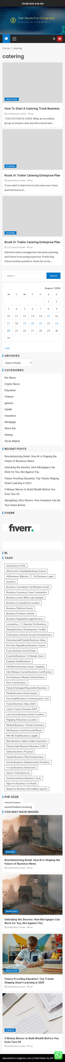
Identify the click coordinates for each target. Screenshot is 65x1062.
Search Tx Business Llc (18, 772)
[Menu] (14, 39)
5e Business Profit (16, 565)
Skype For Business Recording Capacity (26, 788)
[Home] (6, 38)
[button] (14, 39)
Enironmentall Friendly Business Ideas (26, 640)
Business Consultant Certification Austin (27, 586)
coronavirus (12, 624)
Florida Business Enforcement (21, 693)
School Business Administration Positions (28, 762)
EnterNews (39, 1058)
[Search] (54, 39)
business (11, 581)
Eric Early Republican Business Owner (26, 645)
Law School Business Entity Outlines (25, 714)
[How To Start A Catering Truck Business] (32, 82)
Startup (8, 434)
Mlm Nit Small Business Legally (22, 735)
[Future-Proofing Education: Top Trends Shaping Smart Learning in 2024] (32, 954)
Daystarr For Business (35, 624)
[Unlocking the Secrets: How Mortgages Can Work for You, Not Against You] (32, 894)
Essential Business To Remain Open (25, 655)
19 (24, 323)
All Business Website (17, 576)
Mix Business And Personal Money (24, 730)
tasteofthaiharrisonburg (18, 806)
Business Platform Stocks (19, 608)
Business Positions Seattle (20, 613)
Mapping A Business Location (21, 719)
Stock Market (12, 441)
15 (48, 316)
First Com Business (16, 682)
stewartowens (12, 802)
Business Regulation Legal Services (24, 618)
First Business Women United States (25, 677)
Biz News (10, 166)
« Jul (6, 348)
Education (10, 390)
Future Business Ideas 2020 (21, 703)
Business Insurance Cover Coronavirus (26, 592)
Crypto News (12, 384)
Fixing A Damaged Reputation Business (26, 687)
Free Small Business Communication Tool (27, 698)
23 (56, 323)
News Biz (10, 428)
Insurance (10, 415)
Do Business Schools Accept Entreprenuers (29, 634)
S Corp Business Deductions (21, 767)
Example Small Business (18, 661)
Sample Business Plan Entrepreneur (25, 756)
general (8, 403)
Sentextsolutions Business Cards (23, 778)
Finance (9, 396)
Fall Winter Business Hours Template (25, 666)
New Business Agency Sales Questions (26, 740)
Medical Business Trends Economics (25, 725)
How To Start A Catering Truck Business (32, 108)
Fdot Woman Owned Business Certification (29, 671)
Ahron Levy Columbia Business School (26, 571)
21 (40, 323)
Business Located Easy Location (23, 602)
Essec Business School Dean (21, 650)
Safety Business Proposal (19, 751)
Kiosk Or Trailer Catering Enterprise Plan (32, 175)
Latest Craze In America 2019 (21, 709)
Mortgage (11, 99)
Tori (32, 114)
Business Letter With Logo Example (25, 597)
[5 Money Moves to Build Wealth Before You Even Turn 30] (32, 1013)
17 (8, 323)
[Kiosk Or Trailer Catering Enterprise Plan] (32, 149)
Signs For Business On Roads (21, 783)
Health (8, 409)
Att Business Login (43, 576)
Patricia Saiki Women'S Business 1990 (26, 746)
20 (32, 323)
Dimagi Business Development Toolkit (26, 629)
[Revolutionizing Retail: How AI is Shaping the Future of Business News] (32, 835)
